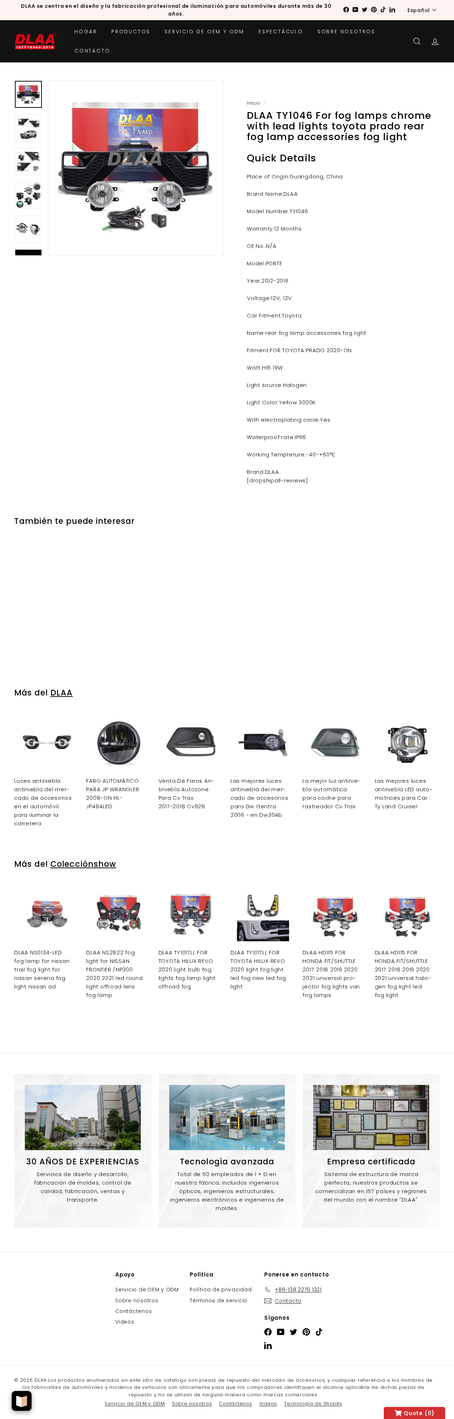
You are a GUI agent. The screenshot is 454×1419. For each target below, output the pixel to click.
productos (130, 31)
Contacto (92, 50)
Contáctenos (133, 1311)
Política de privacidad (221, 1289)
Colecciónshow (83, 864)
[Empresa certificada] (371, 1117)
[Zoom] (135, 168)
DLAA (61, 692)
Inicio (254, 103)
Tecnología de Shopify (313, 1403)
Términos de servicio (219, 1300)
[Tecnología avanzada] (227, 1117)
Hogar (85, 31)
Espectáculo (281, 31)
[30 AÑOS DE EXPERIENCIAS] (83, 1117)
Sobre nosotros (346, 31)
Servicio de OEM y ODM (204, 31)
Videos (124, 1321)
